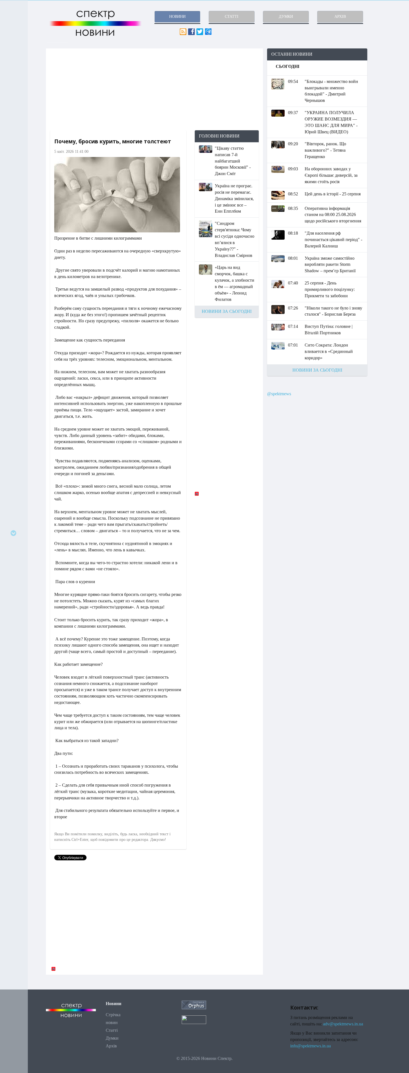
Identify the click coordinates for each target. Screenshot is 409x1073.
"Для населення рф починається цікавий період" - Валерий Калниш (333, 239)
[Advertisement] (154, 89)
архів (340, 16)
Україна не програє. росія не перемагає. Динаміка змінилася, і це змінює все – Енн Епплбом (234, 198)
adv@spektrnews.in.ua (343, 1024)
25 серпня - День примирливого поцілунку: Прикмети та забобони (330, 289)
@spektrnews (279, 393)
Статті (112, 1030)
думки (286, 16)
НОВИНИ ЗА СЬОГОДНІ (227, 311)
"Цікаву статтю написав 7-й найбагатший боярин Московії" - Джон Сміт (233, 161)
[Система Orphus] (194, 1004)
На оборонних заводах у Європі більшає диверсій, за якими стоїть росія (331, 175)
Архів (111, 1045)
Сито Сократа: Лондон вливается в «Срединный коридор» (329, 351)
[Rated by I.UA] (194, 1019)
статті (231, 16)
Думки (112, 1038)
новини (177, 16)
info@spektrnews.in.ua (310, 1045)
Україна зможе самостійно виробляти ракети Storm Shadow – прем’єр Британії (330, 264)
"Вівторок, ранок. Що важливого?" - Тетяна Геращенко (325, 150)
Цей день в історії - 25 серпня (333, 193)
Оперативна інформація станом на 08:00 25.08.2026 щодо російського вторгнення (333, 215)
